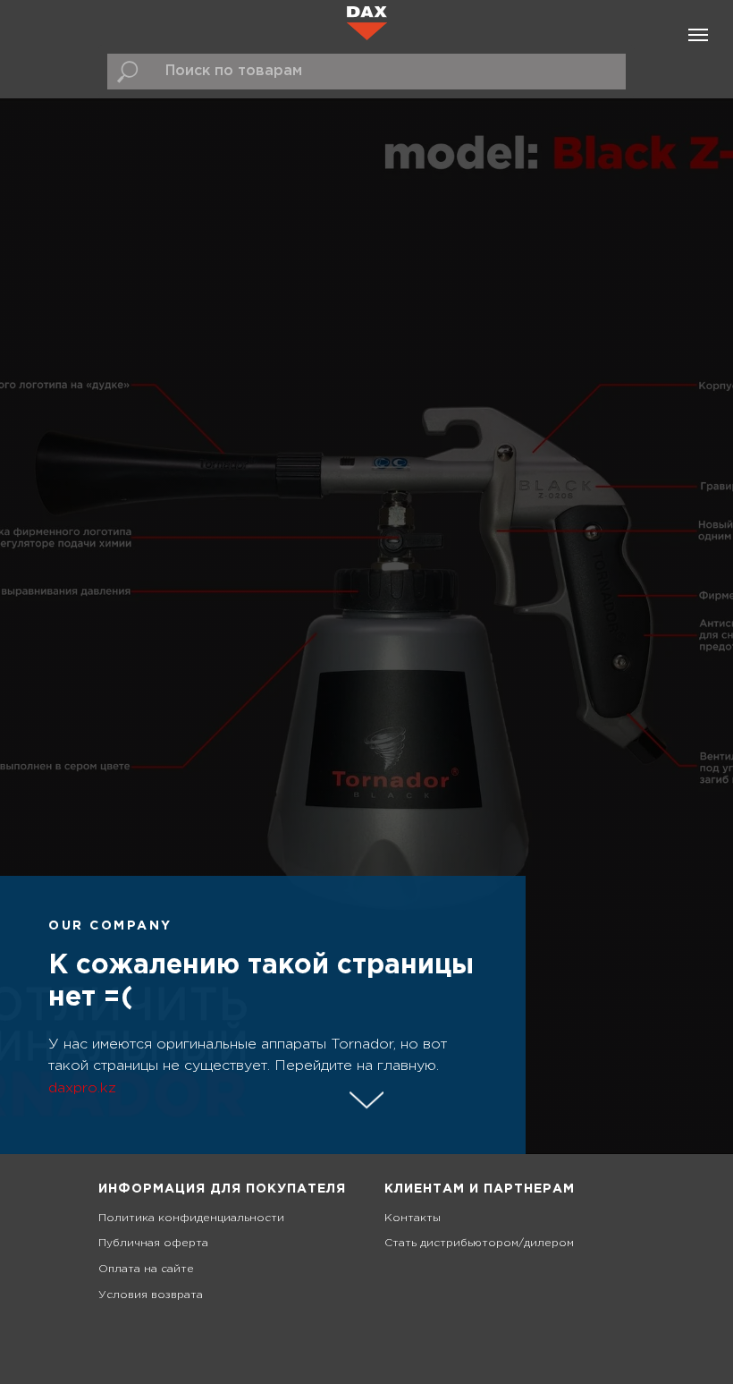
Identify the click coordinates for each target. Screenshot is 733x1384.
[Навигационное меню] (698, 35)
